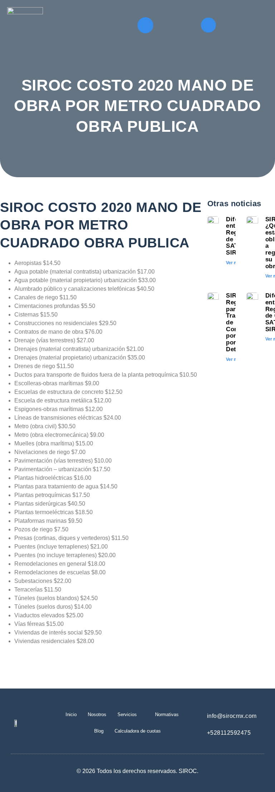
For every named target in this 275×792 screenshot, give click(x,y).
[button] (145, 25)
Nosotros (97, 714)
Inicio (71, 714)
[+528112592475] (196, 730)
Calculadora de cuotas (138, 731)
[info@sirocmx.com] (196, 714)
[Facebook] (208, 25)
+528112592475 (229, 733)
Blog (98, 731)
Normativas (167, 714)
